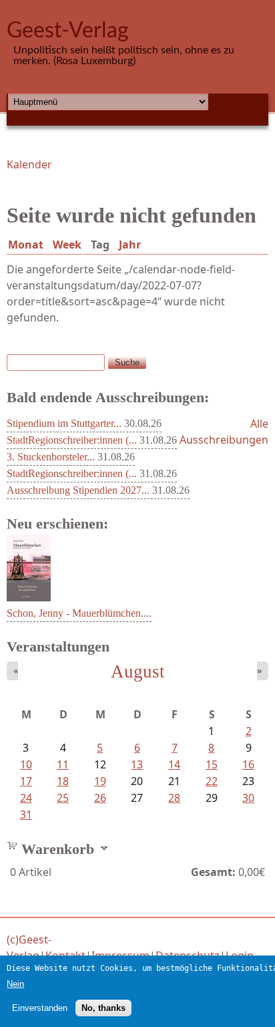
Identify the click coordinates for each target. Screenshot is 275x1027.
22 (212, 781)
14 (174, 764)
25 (63, 797)
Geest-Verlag (68, 30)
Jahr (130, 244)
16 (248, 764)
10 (26, 764)
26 (100, 797)
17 (26, 781)
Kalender (29, 164)
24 (26, 797)
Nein (15, 984)
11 (63, 764)
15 (212, 764)
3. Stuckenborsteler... (51, 456)
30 (248, 797)
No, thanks (103, 1008)
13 (137, 764)
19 (100, 781)
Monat (25, 244)
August (138, 672)
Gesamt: (213, 872)
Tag (103, 244)
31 (26, 814)
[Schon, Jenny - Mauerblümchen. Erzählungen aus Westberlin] (29, 597)
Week (67, 244)
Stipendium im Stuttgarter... (64, 423)
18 (63, 781)
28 (174, 797)
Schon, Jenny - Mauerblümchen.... (79, 613)
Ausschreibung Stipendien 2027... (78, 490)
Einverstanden (39, 1008)
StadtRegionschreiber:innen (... (72, 440)
